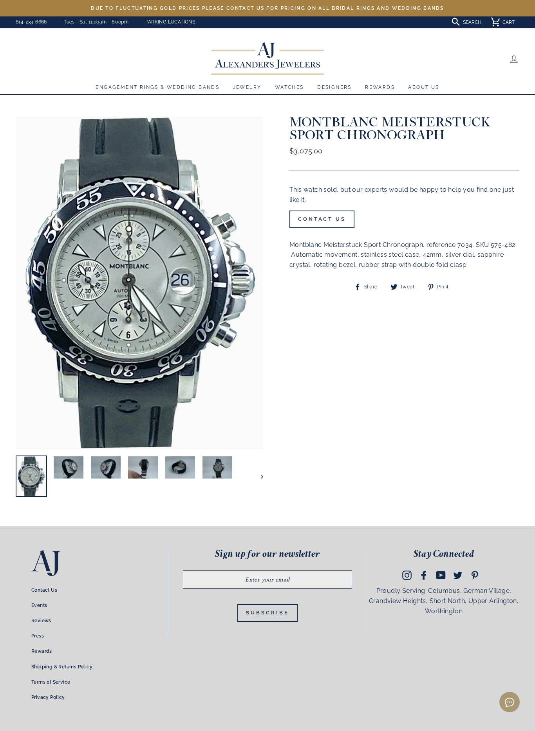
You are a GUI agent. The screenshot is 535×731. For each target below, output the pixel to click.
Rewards (380, 87)
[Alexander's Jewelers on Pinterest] (474, 575)
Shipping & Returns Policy (61, 667)
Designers (334, 87)
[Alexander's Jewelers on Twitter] (458, 575)
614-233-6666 (31, 22)
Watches (289, 87)
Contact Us (322, 219)
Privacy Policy (48, 697)
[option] (267, 8)
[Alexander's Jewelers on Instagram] (407, 575)
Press (37, 636)
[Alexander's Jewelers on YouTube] (441, 575)
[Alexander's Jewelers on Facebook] (423, 575)
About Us (423, 87)
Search (472, 22)
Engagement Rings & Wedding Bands (157, 87)
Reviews (41, 620)
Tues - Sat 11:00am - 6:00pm (96, 22)
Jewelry (247, 87)
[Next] (258, 476)
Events (39, 605)
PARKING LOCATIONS (170, 22)
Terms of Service (50, 682)
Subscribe (267, 613)
